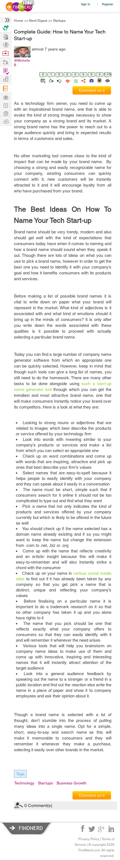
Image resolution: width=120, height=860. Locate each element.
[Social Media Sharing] (83, 80)
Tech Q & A (5, 105)
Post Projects (5, 36)
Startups (59, 21)
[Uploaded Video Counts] (99, 80)
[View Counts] (107, 80)
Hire (5, 27)
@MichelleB (22, 63)
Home (18, 21)
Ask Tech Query (5, 113)
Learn (5, 88)
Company (5, 79)
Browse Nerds (5, 44)
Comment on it (92, 90)
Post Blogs (5, 121)
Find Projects (5, 61)
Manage (5, 71)
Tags (20, 774)
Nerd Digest (38, 21)
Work (5, 53)
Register (107, 4)
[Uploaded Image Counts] (91, 80)
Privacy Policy (88, 839)
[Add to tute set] (42, 80)
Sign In (85, 4)
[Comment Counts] (74, 80)
